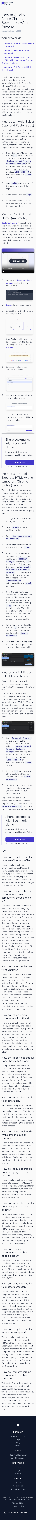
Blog (18, 1442)
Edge (18, 1470)
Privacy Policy (18, 1506)
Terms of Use (18, 1503)
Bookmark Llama (9, 223)
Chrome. (10, 347)
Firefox (18, 1473)
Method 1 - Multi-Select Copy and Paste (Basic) (19, 44)
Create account (18, 1436)
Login (18, 1439)
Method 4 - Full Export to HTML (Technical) (18, 68)
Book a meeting (18, 1489)
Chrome (18, 1467)
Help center (18, 1482)
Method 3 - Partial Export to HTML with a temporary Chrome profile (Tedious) (18, 60)
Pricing (18, 1445)
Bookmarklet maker (18, 1455)
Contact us (18, 1486)
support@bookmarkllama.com (18, 1499)
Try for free (20, 462)
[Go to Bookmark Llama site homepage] (8, 3)
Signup (9, 305)
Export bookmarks (18, 1458)
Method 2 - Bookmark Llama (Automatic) (16, 51)
